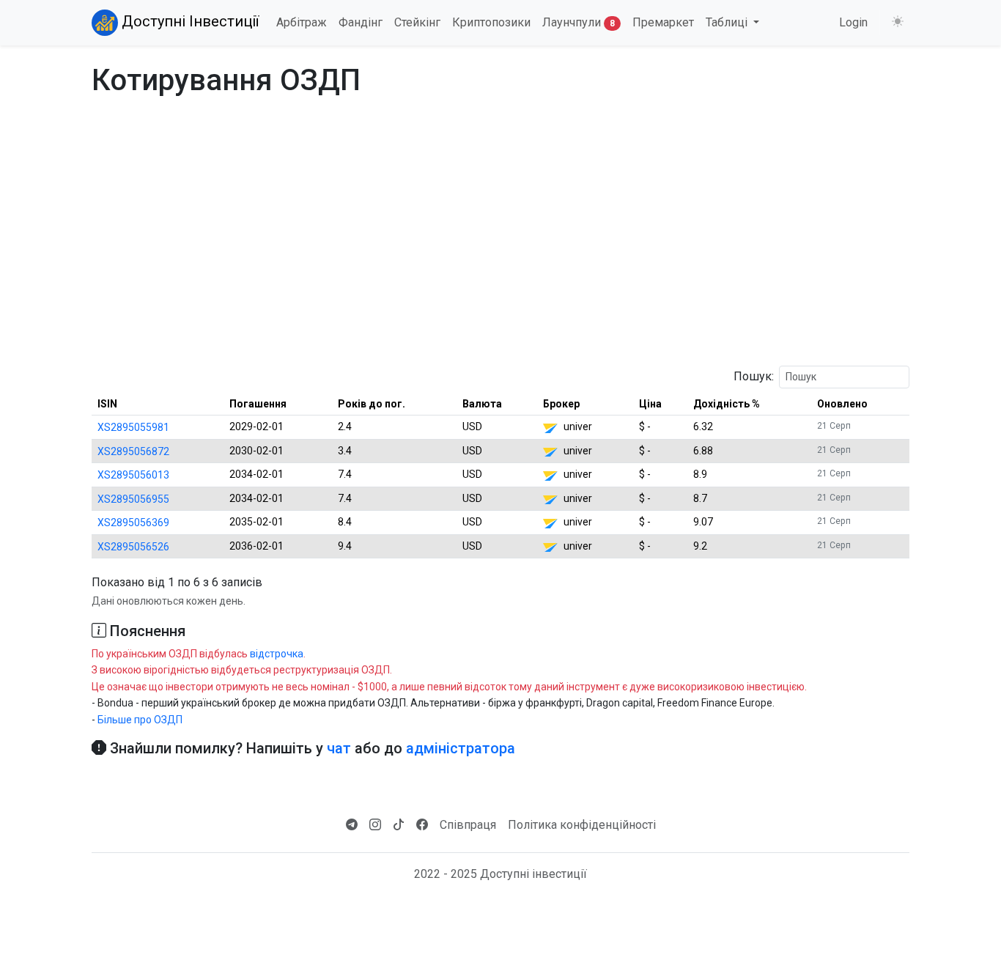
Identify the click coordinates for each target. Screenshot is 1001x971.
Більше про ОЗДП (139, 720)
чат (339, 748)
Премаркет (663, 22)
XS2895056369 (133, 522)
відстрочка (276, 654)
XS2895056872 (133, 451)
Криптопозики (491, 22)
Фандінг (361, 22)
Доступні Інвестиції (188, 21)
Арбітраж (301, 22)
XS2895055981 (133, 427)
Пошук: (754, 376)
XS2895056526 (133, 547)
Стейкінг (417, 22)
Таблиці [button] (728, 22)
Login (853, 22)
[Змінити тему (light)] (897, 22)
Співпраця (468, 825)
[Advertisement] (500, 251)
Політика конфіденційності (582, 825)
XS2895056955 (133, 499)
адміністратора (460, 748)
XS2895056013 (133, 475)
